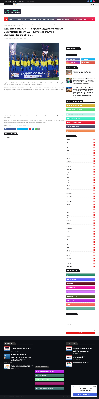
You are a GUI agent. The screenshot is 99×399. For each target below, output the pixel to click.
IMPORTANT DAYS (72, 296)
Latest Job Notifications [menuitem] (79, 19)
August (81, 139)
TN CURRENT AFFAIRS (73, 126)
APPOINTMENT (72, 279)
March (81, 153)
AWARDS (70, 283)
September (81, 169)
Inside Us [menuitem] (11, 19)
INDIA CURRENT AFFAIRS (74, 118)
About (10, 1)
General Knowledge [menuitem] (35, 19)
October (81, 166)
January (81, 158)
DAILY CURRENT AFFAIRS (13, 125)
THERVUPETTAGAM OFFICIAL (18, 397)
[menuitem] (6, 19)
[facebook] (88, 1)
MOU (69, 304)
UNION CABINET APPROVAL (75, 309)
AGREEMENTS (71, 275)
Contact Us (69, 397)
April (81, 150)
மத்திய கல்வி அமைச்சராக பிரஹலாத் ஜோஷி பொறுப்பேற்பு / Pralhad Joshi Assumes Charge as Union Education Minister (82, 72)
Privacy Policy (21, 1)
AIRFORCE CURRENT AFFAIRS (75, 105)
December (81, 161)
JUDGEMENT (71, 300)
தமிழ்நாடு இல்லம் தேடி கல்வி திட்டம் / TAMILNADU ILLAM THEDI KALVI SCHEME (83, 363)
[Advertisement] (66, 11)
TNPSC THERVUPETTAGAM (11, 38)
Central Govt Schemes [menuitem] (63, 19)
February (81, 155)
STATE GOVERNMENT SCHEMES (45, 388)
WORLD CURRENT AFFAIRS (74, 131)
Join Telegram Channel (85, 394)
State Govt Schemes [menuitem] (48, 19)
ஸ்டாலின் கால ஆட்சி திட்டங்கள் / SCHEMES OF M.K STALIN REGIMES (83, 356)
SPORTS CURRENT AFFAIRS (13, 24)
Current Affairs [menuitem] (21, 19)
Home (5, 1)
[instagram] (94, 1)
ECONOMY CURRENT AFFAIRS (75, 114)
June (81, 145)
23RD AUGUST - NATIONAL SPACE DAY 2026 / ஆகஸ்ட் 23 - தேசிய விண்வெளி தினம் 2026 (37, 4)
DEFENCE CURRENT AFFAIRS (75, 109)
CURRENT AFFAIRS (41, 375)
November (81, 164)
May (81, 147)
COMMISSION (71, 287)
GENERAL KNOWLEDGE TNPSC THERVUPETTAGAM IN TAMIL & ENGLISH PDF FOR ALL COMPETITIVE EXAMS (21, 348)
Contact (14, 1)
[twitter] (91, 1)
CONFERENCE (71, 292)
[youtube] (88, 62)
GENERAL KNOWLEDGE (43, 384)
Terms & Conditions (29, 1)
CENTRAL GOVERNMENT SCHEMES (45, 371)
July (81, 142)
